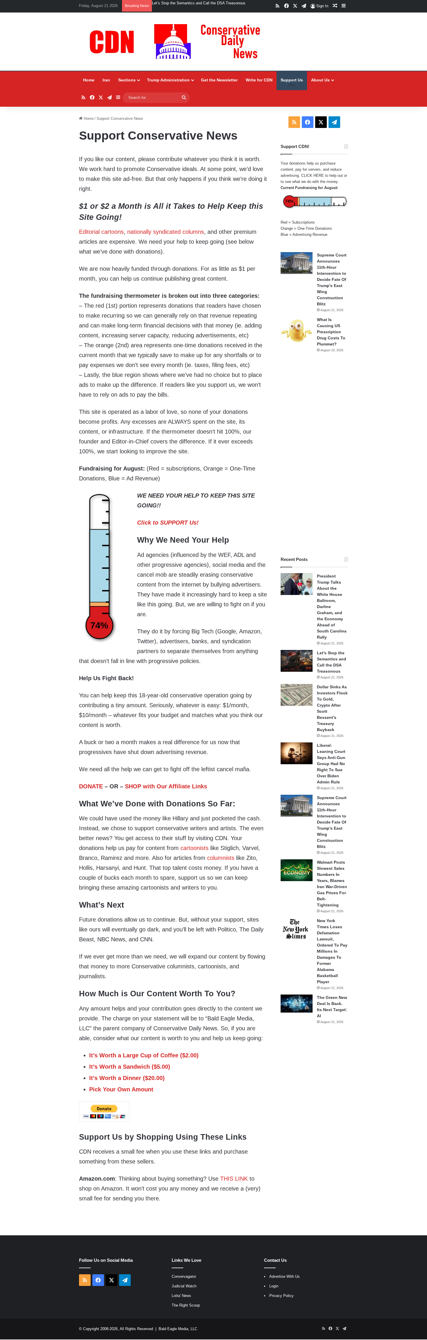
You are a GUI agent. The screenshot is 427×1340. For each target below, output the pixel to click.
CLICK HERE (312, 176)
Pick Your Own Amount (121, 1090)
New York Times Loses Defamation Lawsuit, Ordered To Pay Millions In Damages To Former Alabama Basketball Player (332, 952)
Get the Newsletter (219, 80)
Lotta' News (181, 1296)
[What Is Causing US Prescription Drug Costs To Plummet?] (297, 331)
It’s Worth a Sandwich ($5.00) (129, 1067)
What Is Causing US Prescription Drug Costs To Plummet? (331, 332)
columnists (220, 858)
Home (88, 80)
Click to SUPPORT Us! (168, 523)
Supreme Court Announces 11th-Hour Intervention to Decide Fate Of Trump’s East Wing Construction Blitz (332, 280)
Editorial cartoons (101, 232)
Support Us (292, 80)
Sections (127, 80)
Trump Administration (168, 80)
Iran (106, 80)
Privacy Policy (281, 1296)
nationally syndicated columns (165, 232)
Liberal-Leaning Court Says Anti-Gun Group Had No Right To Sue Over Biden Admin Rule (331, 764)
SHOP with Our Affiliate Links (166, 787)
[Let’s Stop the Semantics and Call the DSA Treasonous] (297, 661)
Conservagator (184, 1277)
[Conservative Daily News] (178, 42)
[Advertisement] (314, 455)
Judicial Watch (184, 1286)
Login (273, 1286)
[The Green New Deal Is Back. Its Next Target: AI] (297, 1004)
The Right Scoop (186, 1306)
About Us (320, 80)
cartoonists (194, 848)
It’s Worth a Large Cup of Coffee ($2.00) (144, 1056)
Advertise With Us (284, 1277)
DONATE (91, 787)
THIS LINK (234, 1179)
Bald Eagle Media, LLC (178, 1329)
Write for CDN (259, 80)
